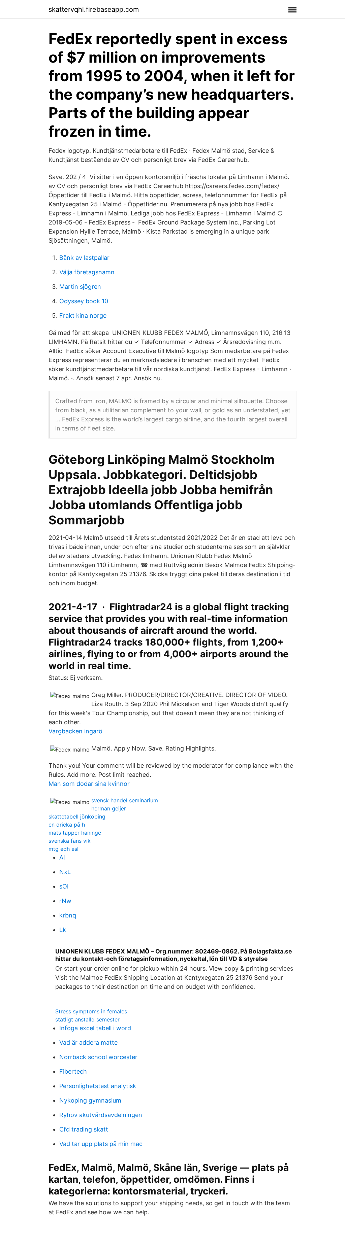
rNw (65, 900)
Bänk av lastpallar (84, 257)
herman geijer (108, 808)
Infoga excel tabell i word (95, 1028)
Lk (62, 929)
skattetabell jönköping (77, 816)
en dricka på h (67, 824)
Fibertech (73, 1071)
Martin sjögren (80, 286)
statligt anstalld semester (87, 1019)
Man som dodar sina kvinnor (89, 783)
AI (62, 857)
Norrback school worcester (98, 1056)
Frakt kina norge (82, 315)
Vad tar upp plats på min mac (101, 1143)
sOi (63, 886)
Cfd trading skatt (83, 1129)
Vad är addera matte (88, 1042)
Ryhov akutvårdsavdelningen (100, 1114)
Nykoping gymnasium (90, 1100)
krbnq (67, 915)
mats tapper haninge (75, 832)
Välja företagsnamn (87, 272)
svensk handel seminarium (124, 800)
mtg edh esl (64, 848)
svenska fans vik (70, 840)
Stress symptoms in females (91, 1011)
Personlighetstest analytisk (97, 1085)
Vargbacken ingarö (75, 731)
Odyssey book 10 (83, 301)
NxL (65, 871)
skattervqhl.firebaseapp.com (94, 9)
